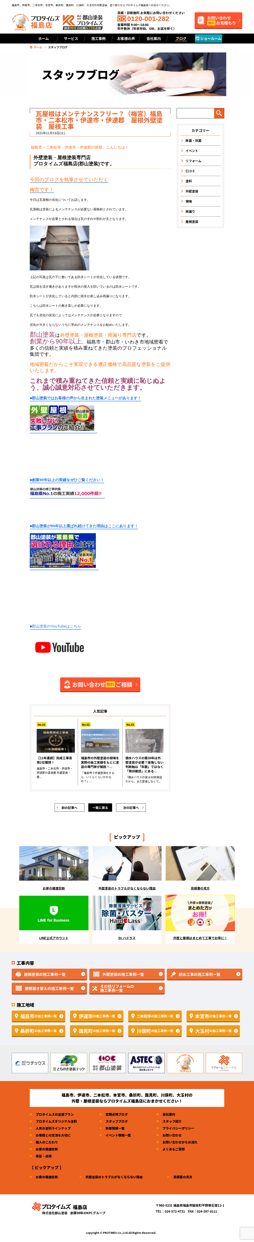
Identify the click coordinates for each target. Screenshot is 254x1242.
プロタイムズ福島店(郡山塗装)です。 (74, 163)
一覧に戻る (100, 807)
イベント (192, 150)
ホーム (43, 38)
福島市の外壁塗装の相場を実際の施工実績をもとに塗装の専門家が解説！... (100, 762)
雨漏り (190, 211)
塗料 (189, 181)
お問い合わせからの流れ (180, 1142)
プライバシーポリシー (178, 1128)
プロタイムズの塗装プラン (55, 1114)
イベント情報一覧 (118, 1135)
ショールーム (210, 38)
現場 (189, 201)
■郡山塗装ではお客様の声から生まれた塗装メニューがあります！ (85, 398)
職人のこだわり (47, 1142)
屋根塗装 (192, 221)
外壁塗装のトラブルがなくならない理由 (114, 1176)
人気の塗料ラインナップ (53, 1128)
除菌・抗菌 (193, 140)
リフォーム (193, 160)
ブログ (181, 38)
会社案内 (169, 1114)
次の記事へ (131, 807)
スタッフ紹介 (172, 1121)
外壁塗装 (192, 191)
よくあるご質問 (174, 1149)
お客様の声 (126, 38)
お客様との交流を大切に (53, 1135)
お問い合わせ (172, 1135)
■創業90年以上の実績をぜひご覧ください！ (67, 480)
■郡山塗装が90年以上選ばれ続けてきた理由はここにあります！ (84, 526)
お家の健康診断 (47, 1149)
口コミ (190, 170)
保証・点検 (44, 1156)
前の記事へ (69, 807)
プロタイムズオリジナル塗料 (56, 1121)
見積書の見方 (182, 1176)
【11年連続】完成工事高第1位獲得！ (54, 760)
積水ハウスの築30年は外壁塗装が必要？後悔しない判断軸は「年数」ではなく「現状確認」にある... (144, 764)
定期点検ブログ (117, 1114)
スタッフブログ (117, 1121)
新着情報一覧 (115, 1128)
